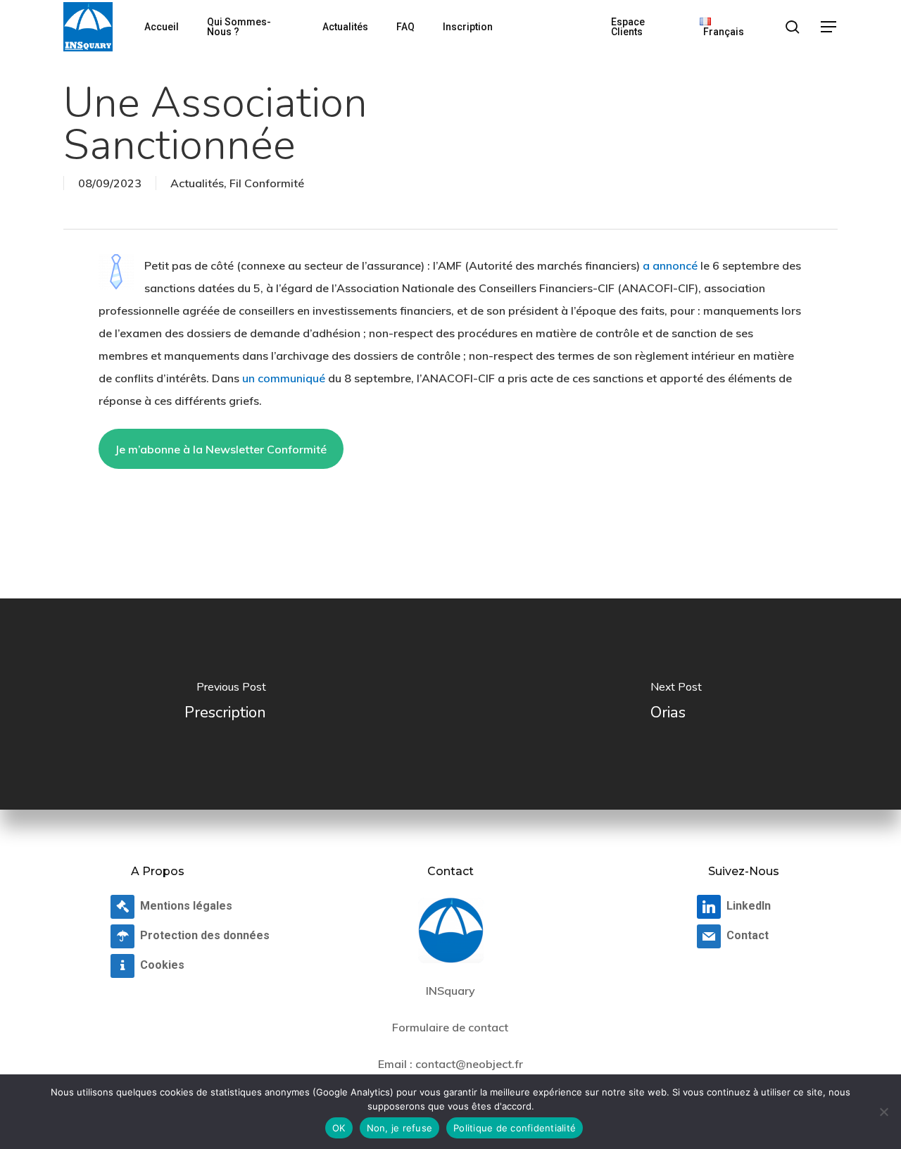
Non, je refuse (400, 1128)
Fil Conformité (266, 183)
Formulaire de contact (450, 1027)
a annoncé (670, 265)
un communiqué (283, 378)
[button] (829, 27)
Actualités (197, 183)
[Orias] (675, 704)
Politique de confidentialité (514, 1128)
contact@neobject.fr (469, 1064)
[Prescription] (225, 704)
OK (339, 1128)
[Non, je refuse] (883, 1112)
